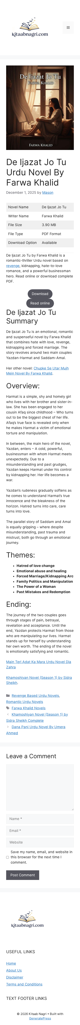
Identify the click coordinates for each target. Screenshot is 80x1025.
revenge (12, 266)
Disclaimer (14, 977)
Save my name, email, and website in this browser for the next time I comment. (41, 857)
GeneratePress (40, 1018)
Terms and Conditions (24, 984)
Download (40, 294)
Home (11, 963)
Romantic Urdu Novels (24, 702)
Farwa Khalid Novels (29, 708)
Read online (40, 303)
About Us (14, 970)
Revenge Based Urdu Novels (35, 696)
